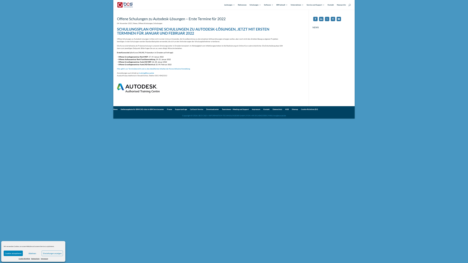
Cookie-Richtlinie (24, 259)
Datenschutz (35, 259)
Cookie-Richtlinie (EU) (309, 109)
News (135, 23)
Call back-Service (196, 109)
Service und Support (314, 5)
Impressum (44, 259)
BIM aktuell (280, 5)
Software (267, 5)
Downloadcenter (212, 109)
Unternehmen (296, 5)
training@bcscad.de (146, 73)
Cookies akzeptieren (13, 253)
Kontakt (331, 5)
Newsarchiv (341, 5)
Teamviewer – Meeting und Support (235, 109)
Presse (169, 109)
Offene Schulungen (145, 23)
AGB (287, 109)
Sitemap (295, 109)
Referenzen (242, 5)
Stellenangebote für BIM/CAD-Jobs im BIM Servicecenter (142, 109)
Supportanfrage (181, 109)
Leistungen (228, 5)
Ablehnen (32, 253)
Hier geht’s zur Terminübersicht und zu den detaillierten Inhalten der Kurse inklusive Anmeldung (153, 69)
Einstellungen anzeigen (52, 253)
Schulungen (254, 5)
